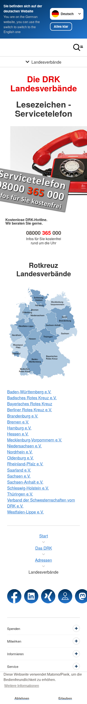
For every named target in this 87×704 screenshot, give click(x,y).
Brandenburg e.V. (22, 416)
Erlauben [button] (65, 698)
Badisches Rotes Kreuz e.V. (32, 397)
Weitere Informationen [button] (21, 686)
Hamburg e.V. (19, 428)
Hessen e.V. (18, 434)
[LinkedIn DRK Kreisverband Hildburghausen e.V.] (31, 596)
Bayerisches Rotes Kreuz (29, 403)
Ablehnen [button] (21, 698)
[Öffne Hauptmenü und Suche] (78, 47)
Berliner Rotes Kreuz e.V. (29, 409)
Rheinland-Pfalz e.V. (25, 464)
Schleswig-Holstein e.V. (28, 488)
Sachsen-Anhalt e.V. (25, 482)
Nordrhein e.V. (20, 452)
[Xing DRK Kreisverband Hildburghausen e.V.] (48, 596)
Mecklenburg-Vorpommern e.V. (34, 440)
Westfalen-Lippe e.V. (25, 512)
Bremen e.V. (18, 422)
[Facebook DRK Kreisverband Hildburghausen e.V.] (14, 596)
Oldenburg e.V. (20, 458)
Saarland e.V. (19, 470)
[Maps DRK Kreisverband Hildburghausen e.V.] (65, 596)
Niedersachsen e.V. (24, 446)
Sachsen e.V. (19, 476)
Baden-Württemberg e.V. (29, 391)
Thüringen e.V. (20, 494)
